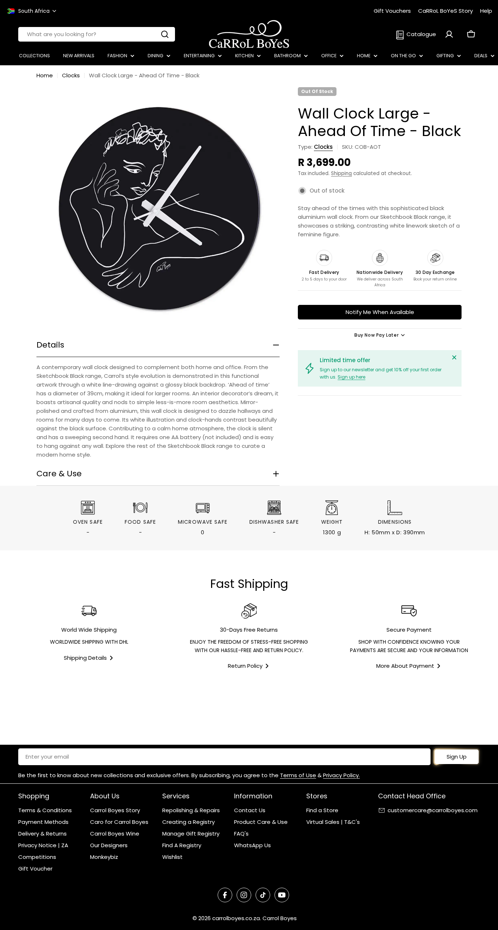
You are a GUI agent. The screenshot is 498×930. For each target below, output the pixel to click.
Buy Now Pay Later (376, 335)
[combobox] (96, 34)
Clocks (71, 75)
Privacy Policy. (341, 775)
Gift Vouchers (392, 11)
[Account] (449, 34)
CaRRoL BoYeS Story (445, 11)
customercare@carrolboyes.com (433, 810)
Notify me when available (380, 312)
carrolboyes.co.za (236, 918)
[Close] (454, 357)
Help (486, 11)
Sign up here (351, 377)
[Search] (164, 34)
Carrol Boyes (279, 918)
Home (44, 75)
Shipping (341, 173)
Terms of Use (298, 775)
